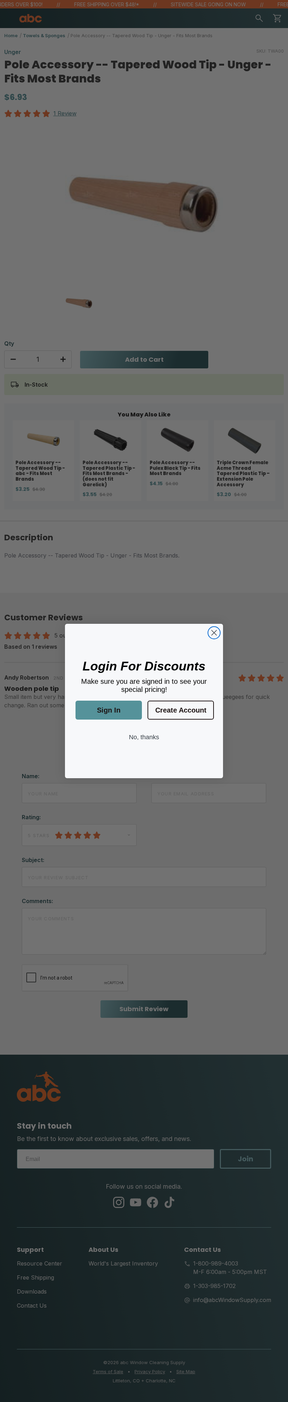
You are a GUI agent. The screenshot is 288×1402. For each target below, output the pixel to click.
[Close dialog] (214, 633)
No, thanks (144, 737)
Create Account (181, 710)
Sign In (108, 710)
